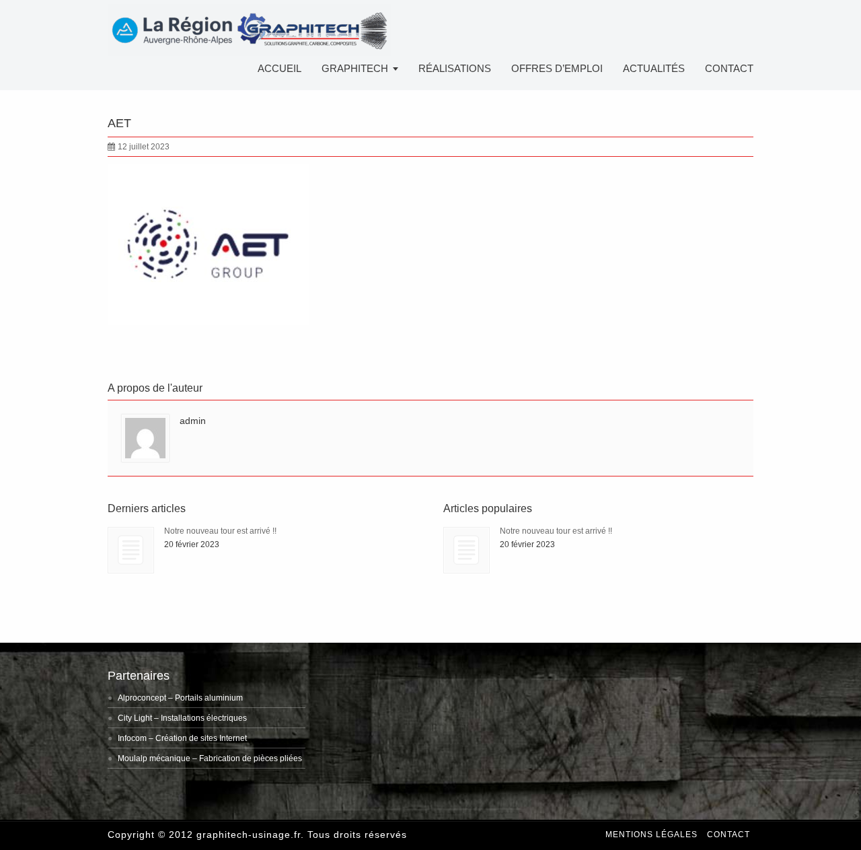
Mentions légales (651, 834)
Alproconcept (142, 698)
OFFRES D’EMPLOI (557, 68)
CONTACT (729, 68)
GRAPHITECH (355, 68)
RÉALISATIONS (454, 68)
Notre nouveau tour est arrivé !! (220, 531)
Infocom (132, 738)
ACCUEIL (279, 68)
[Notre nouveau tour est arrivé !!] (131, 550)
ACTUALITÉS (654, 68)
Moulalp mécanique (154, 758)
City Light (135, 718)
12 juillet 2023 (144, 146)
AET (119, 123)
